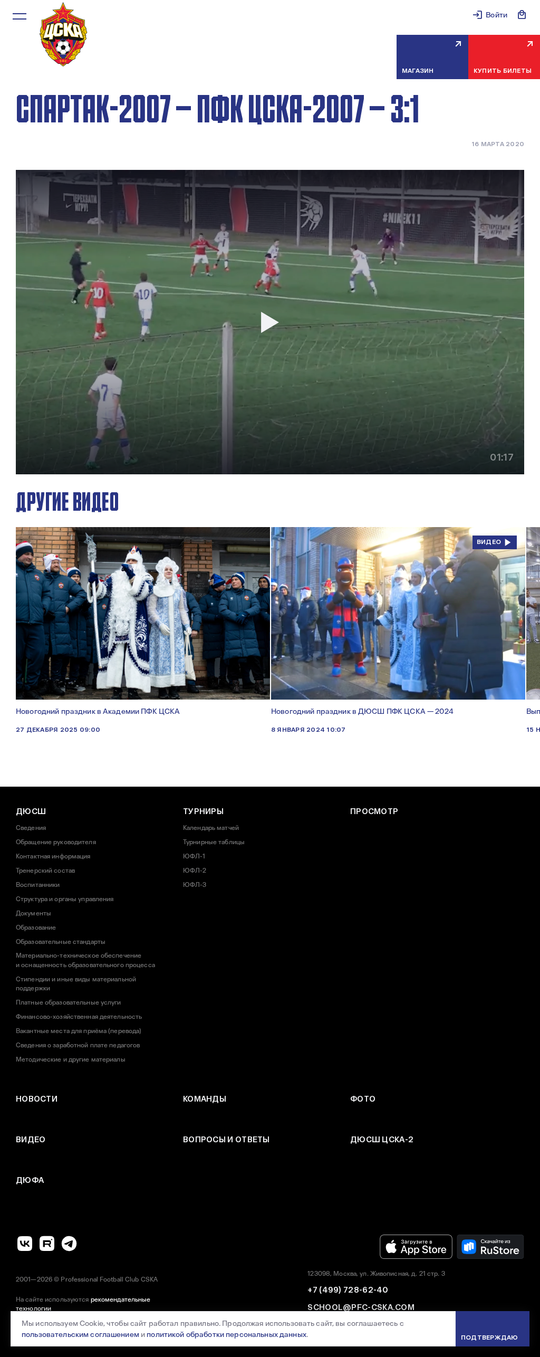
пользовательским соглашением (80, 1334)
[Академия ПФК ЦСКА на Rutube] (47, 1244)
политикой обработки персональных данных (226, 1334)
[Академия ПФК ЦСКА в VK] (25, 1244)
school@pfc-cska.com (360, 1307)
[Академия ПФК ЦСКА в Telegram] (69, 1244)
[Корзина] (522, 14)
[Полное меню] (19, 16)
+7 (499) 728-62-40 (347, 1290)
